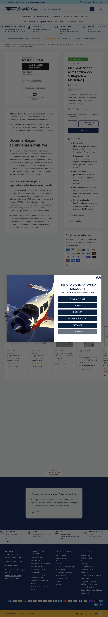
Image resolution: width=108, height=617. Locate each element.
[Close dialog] (98, 278)
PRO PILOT (77, 312)
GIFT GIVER (77, 325)
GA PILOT (78, 305)
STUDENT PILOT (77, 299)
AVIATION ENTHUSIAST (77, 319)
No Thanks (78, 332)
